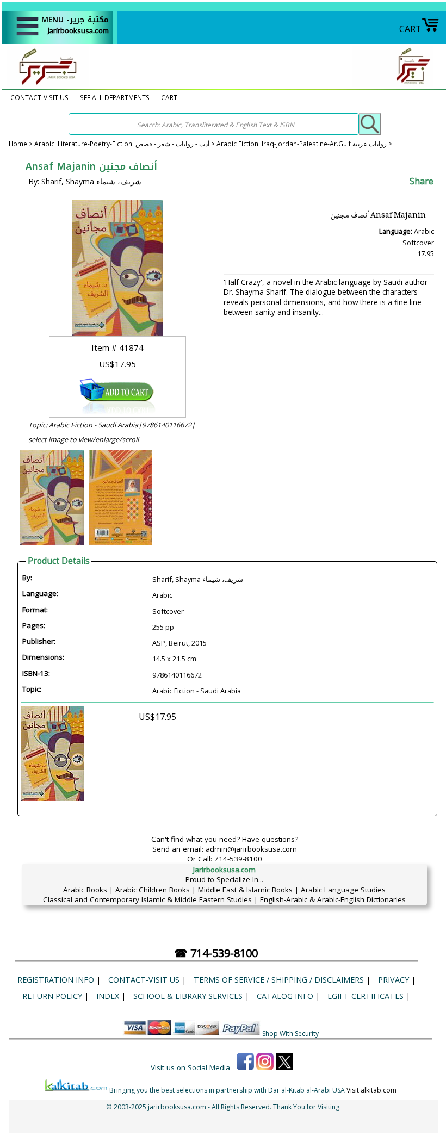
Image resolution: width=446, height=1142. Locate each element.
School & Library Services (188, 996)
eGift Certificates (365, 996)
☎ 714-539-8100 (216, 953)
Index (107, 996)
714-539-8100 (238, 859)
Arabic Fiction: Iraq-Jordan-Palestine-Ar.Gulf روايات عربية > (304, 143)
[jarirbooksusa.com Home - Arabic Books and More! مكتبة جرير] (45, 84)
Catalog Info (285, 996)
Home (18, 143)
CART (410, 29)
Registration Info (55, 980)
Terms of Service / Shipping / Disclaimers (279, 980)
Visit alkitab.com (371, 1090)
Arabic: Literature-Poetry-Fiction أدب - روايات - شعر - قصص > (125, 143)
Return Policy (52, 996)
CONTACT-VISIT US (39, 97)
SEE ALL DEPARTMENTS (115, 97)
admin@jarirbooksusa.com (251, 849)
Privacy (393, 980)
